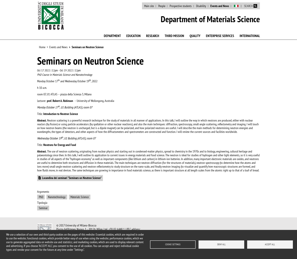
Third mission (174, 36)
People (161, 6)
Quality (195, 36)
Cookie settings (172, 244)
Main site (149, 6)
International (250, 36)
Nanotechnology (56, 197)
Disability (201, 6)
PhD (41, 197)
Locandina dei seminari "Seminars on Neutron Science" (72, 178)
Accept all (270, 244)
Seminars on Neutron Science (88, 47)
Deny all (221, 244)
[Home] (51, 15)
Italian (236, 6)
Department (112, 36)
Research (152, 36)
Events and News (219, 6)
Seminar (43, 208)
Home (42, 47)
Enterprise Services (220, 36)
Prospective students (181, 6)
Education (133, 36)
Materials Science (79, 197)
